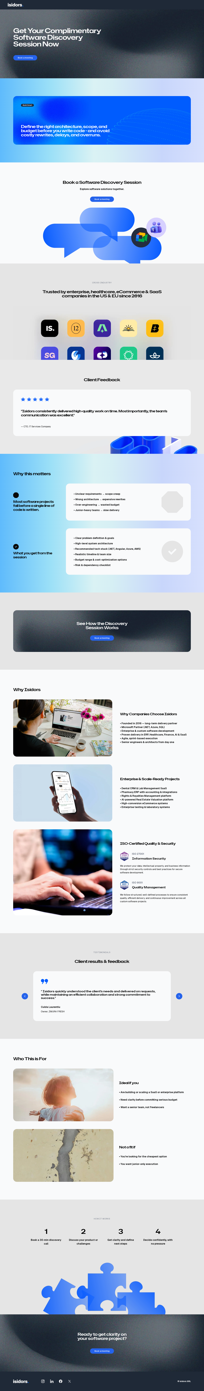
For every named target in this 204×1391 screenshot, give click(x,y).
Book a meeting (25, 58)
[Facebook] (60, 1381)
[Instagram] (43, 1381)
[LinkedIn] (51, 1381)
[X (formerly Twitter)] (69, 1381)
